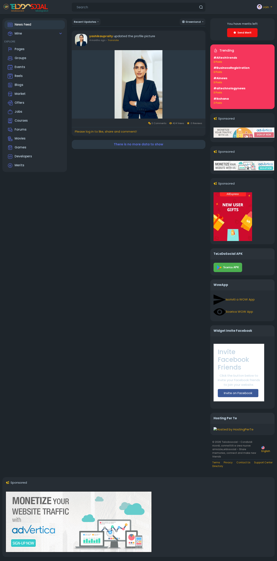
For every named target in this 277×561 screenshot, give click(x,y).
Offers (19, 103)
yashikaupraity (101, 36)
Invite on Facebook (238, 393)
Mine (18, 33)
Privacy (228, 462)
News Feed (23, 24)
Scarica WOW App (239, 311)
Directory (217, 466)
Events (20, 67)
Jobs (18, 111)
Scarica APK (231, 267)
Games (20, 147)
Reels (19, 76)
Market (20, 94)
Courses (21, 120)
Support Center (263, 462)
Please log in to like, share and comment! (106, 131)
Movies (20, 138)
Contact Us (243, 462)
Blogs (19, 85)
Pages (20, 49)
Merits (19, 165)
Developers (23, 156)
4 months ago (97, 40)
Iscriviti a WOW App (240, 299)
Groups (20, 58)
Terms (216, 462)
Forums (21, 129)
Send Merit (244, 32)
